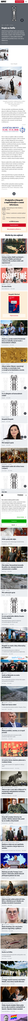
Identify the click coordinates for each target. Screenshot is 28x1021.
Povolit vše (14, 521)
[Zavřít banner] (26, 495)
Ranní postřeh (6, 924)
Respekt (3, 397)
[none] (5, 58)
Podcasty (5, 787)
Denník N (12, 768)
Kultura (3, 255)
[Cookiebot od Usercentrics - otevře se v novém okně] (17, 495)
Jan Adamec (4, 905)
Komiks (3, 490)
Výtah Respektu (10, 1003)
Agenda (3, 440)
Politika (3, 336)
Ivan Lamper (4, 470)
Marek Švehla (4, 738)
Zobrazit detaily (20, 517)
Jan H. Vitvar (4, 265)
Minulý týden (4, 464)
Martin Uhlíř (4, 709)
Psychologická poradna (6, 758)
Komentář (5, 614)
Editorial (5, 673)
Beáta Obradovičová (6, 768)
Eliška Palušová (5, 372)
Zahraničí (3, 869)
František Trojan (12, 850)
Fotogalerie (4, 950)
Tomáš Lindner (4, 654)
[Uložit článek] (22, 20)
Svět (2, 25)
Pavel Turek (4, 571)
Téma (3, 643)
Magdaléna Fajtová (5, 877)
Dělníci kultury (10, 787)
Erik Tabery (4, 683)
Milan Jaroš (4, 958)
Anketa (3, 391)
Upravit (13, 525)
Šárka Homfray (4, 930)
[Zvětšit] (4, 54)
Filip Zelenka (18, 850)
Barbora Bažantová (5, 288)
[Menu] (26, 2)
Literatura (4, 284)
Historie (3, 897)
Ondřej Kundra (5, 823)
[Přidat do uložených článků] (25, 251)
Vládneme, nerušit (10, 842)
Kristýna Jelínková (5, 850)
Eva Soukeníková (5, 345)
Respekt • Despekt (5, 417)
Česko (3, 815)
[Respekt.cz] (3, 1)
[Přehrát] (22, 251)
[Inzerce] (14, 129)
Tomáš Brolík (4, 544)
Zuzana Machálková (6, 1011)
